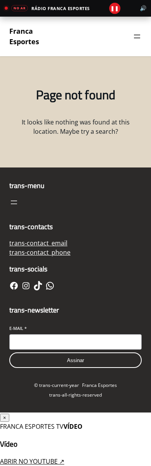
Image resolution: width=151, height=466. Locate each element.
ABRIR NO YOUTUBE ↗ (32, 461)
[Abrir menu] (14, 202)
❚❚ (114, 8)
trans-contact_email (38, 243)
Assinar (75, 360)
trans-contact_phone (39, 252)
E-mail (18, 328)
